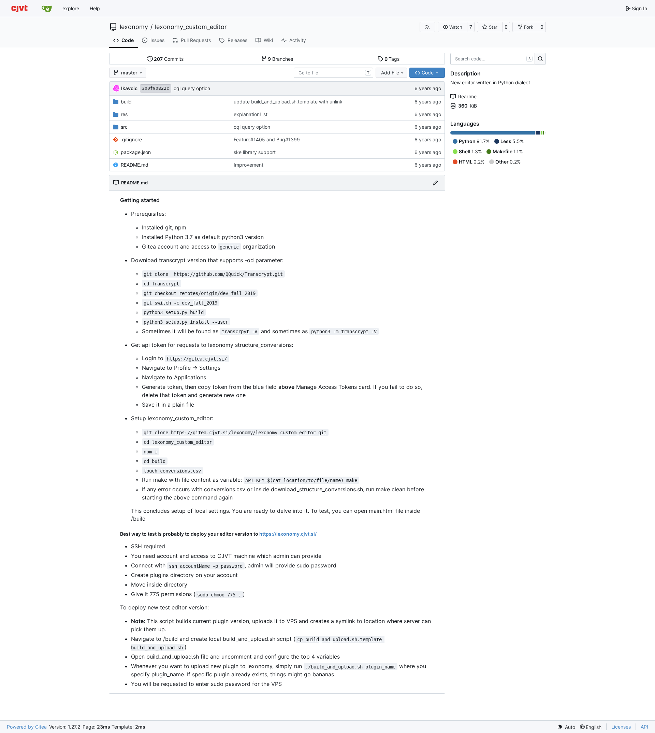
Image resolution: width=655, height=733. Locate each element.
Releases (237, 40)
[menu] (566, 727)
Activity (297, 40)
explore (70, 8)
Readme (467, 96)
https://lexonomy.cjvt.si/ (288, 534)
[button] (452, 27)
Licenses (621, 727)
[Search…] (540, 59)
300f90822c (155, 88)
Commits (169, 59)
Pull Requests (196, 40)
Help (95, 8)
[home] (19, 8)
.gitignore (131, 139)
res (124, 114)
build (126, 101)
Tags (392, 59)
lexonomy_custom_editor (191, 27)
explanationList (250, 114)
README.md (134, 165)
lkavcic (129, 88)
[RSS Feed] (427, 27)
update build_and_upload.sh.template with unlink (288, 101)
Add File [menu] (390, 72)
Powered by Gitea (27, 727)
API (644, 727)
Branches (280, 59)
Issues (157, 40)
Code (127, 40)
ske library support (255, 152)
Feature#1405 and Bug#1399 (267, 139)
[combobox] (333, 73)
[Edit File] (435, 182)
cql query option (192, 88)
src (124, 127)
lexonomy (134, 27)
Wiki (268, 40)
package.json (136, 152)
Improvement (248, 165)
